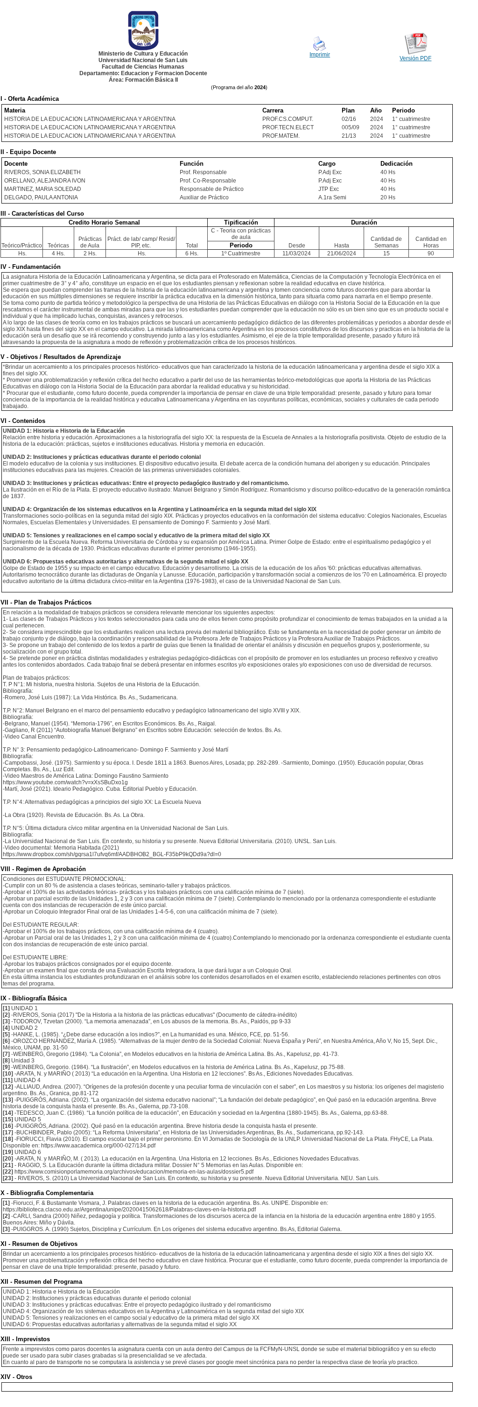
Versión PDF (415, 58)
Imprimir (319, 54)
